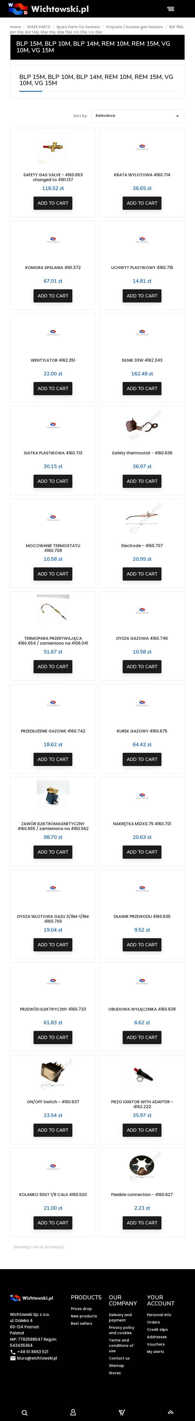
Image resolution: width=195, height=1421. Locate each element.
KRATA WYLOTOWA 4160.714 (142, 175)
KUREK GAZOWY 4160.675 (142, 731)
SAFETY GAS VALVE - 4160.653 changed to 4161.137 (53, 177)
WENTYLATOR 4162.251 (53, 360)
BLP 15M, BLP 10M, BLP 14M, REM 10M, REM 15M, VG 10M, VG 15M (93, 47)
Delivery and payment (120, 1317)
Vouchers (156, 1344)
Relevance (138, 116)
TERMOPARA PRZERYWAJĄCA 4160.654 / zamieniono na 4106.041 (53, 640)
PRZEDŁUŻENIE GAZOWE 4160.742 (53, 731)
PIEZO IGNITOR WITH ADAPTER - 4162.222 (142, 1104)
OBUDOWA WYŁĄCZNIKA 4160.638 (142, 1009)
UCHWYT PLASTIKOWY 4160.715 (142, 267)
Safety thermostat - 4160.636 (142, 453)
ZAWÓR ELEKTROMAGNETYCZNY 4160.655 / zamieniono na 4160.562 (53, 826)
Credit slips (157, 1329)
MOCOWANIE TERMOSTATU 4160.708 (53, 548)
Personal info (159, 1314)
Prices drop (81, 1308)
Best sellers (81, 1323)
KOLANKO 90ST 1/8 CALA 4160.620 (53, 1195)
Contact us (119, 1358)
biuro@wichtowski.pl (33, 1358)
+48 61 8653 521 (29, 1351)
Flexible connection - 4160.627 (142, 1195)
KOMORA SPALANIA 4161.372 (53, 267)
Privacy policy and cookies (121, 1330)
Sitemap (116, 1365)
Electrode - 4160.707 (142, 546)
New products (84, 1316)
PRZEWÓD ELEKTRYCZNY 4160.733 (53, 1009)
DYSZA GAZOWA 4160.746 (142, 638)
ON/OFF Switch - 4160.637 (53, 1102)
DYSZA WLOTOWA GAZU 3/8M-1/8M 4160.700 (53, 919)
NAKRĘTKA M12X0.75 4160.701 (142, 824)
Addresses (157, 1336)
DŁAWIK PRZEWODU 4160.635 (142, 916)
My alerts (155, 1351)
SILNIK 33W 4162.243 (142, 360)
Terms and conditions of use (121, 1345)
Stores (115, 1373)
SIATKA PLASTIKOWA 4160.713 (53, 453)
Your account (161, 1300)
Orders (153, 1322)
